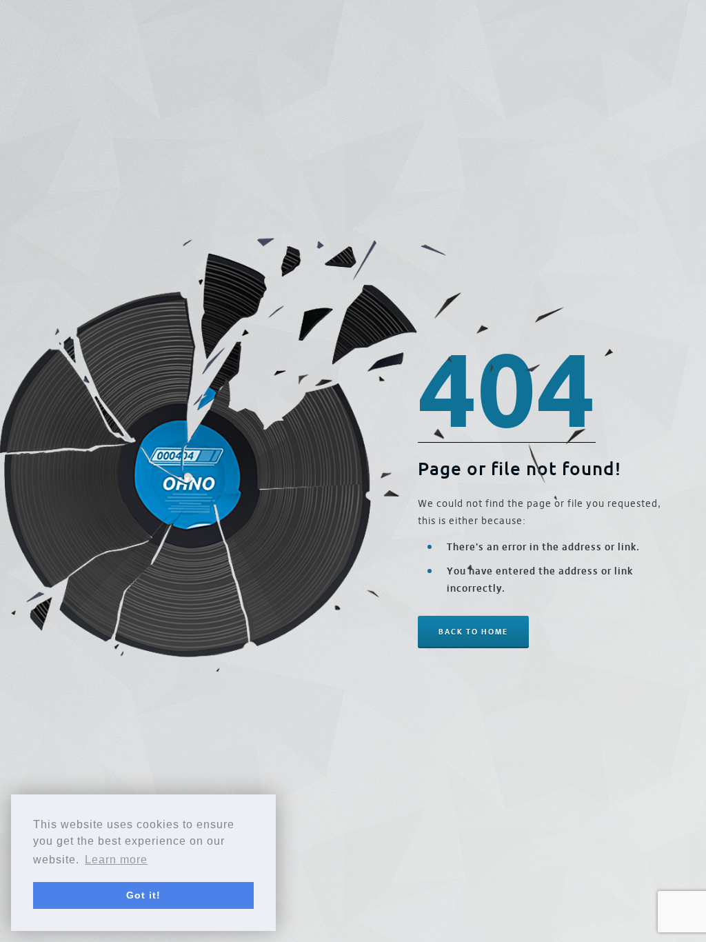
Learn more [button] (116, 859)
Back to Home (473, 632)
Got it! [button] (143, 895)
